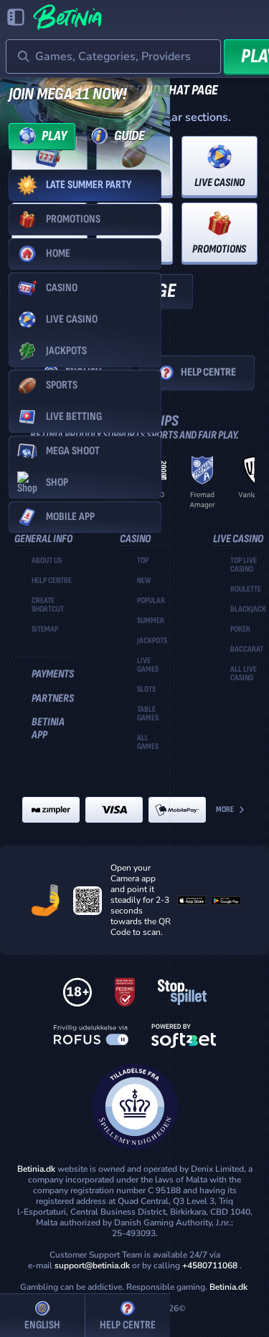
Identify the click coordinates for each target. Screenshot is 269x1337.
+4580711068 (209, 1265)
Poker (240, 629)
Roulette (245, 589)
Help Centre (208, 372)
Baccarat (246, 649)
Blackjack (248, 609)
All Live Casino (243, 673)
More (225, 809)
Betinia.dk (228, 1287)
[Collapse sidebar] (16, 17)
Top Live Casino (243, 565)
